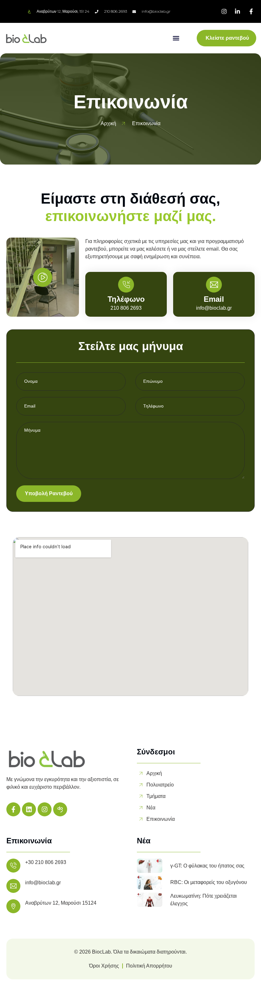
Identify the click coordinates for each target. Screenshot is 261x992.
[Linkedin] (29, 809)
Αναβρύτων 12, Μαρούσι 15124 (60, 903)
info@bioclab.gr (43, 882)
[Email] (214, 285)
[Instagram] (45, 809)
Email (214, 299)
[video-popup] (42, 277)
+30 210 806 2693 (45, 862)
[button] (176, 38)
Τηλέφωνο (126, 299)
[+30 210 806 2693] (13, 866)
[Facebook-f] (13, 809)
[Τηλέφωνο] (126, 285)
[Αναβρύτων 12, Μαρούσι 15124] (13, 906)
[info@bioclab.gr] (13, 886)
